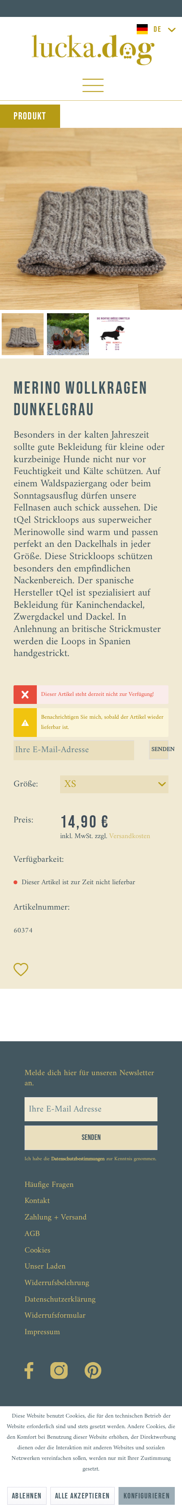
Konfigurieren (147, 1496)
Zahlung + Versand (56, 1218)
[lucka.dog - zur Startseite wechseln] (93, 50)
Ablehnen (27, 1496)
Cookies (37, 1251)
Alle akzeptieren (82, 1496)
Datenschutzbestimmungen (78, 1159)
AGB (32, 1234)
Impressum (42, 1332)
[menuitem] (93, 87)
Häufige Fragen (49, 1185)
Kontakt (37, 1201)
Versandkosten (129, 836)
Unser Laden (45, 1267)
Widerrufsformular (55, 1316)
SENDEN (160, 749)
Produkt (30, 116)
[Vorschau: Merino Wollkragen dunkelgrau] (22, 334)
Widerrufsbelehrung (57, 1283)
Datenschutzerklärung (60, 1300)
